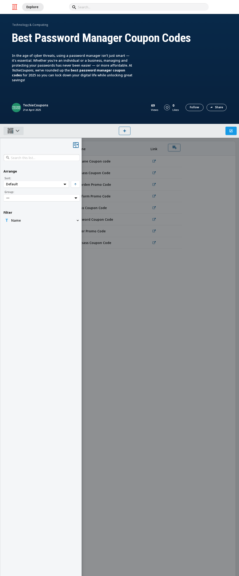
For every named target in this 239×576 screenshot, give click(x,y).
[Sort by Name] (107, 148)
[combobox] (139, 7)
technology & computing (30, 25)
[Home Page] (15, 7)
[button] (167, 107)
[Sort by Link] (154, 148)
